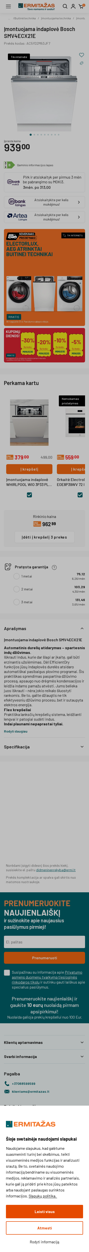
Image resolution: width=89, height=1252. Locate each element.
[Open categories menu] (8, 6)
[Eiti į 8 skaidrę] (55, 134)
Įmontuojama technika (56, 18)
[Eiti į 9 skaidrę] (58, 134)
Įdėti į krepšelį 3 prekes (44, 537)
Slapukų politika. (43, 1195)
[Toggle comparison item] (81, 63)
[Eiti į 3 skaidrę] (38, 134)
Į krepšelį (29, 469)
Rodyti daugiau (15, 731)
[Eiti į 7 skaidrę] (51, 134)
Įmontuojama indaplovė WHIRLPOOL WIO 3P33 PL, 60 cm (28, 482)
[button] (44, 628)
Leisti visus (45, 1211)
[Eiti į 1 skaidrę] (31, 135)
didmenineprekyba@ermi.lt (56, 870)
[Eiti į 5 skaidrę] (44, 134)
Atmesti (44, 1228)
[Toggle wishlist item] (81, 55)
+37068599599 (23, 1083)
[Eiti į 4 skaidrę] (41, 134)
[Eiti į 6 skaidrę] (48, 134)
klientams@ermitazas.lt (30, 1091)
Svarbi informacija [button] (20, 1056)
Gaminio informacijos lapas (35, 164)
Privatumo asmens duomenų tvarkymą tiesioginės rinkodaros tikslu (47, 977)
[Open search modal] (65, 6)
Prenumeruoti (44, 957)
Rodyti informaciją (44, 1242)
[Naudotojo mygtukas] (73, 6)
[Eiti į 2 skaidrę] (34, 134)
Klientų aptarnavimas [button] (23, 1042)
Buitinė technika (25, 18)
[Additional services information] (54, 567)
